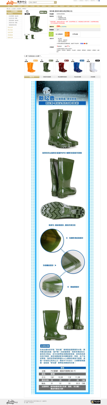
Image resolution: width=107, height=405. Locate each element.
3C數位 (13, 6)
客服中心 (87, 0)
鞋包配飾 (19, 8)
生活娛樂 (26, 6)
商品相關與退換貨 (62, 76)
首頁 (9, 6)
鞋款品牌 (10, 27)
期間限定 (44, 6)
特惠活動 (56, 6)
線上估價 (80, 6)
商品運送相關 (77, 76)
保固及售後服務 (47, 76)
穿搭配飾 (10, 35)
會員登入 (76, 0)
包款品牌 (10, 32)
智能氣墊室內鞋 (13, 25)
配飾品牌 (10, 37)
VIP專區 (74, 6)
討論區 (68, 6)
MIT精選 (32, 6)
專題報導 (62, 6)
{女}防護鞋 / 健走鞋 (13, 16)
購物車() (93, 0)
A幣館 (38, 6)
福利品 (49, 6)
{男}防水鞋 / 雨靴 (13, 22)
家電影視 (20, 6)
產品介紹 (32, 76)
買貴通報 (64, 26)
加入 (98, 0)
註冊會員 (81, 0)
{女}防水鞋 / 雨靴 (13, 18)
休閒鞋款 (24, 8)
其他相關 (93, 76)
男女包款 (10, 30)
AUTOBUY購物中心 (16, 2)
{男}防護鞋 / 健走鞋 (13, 20)
